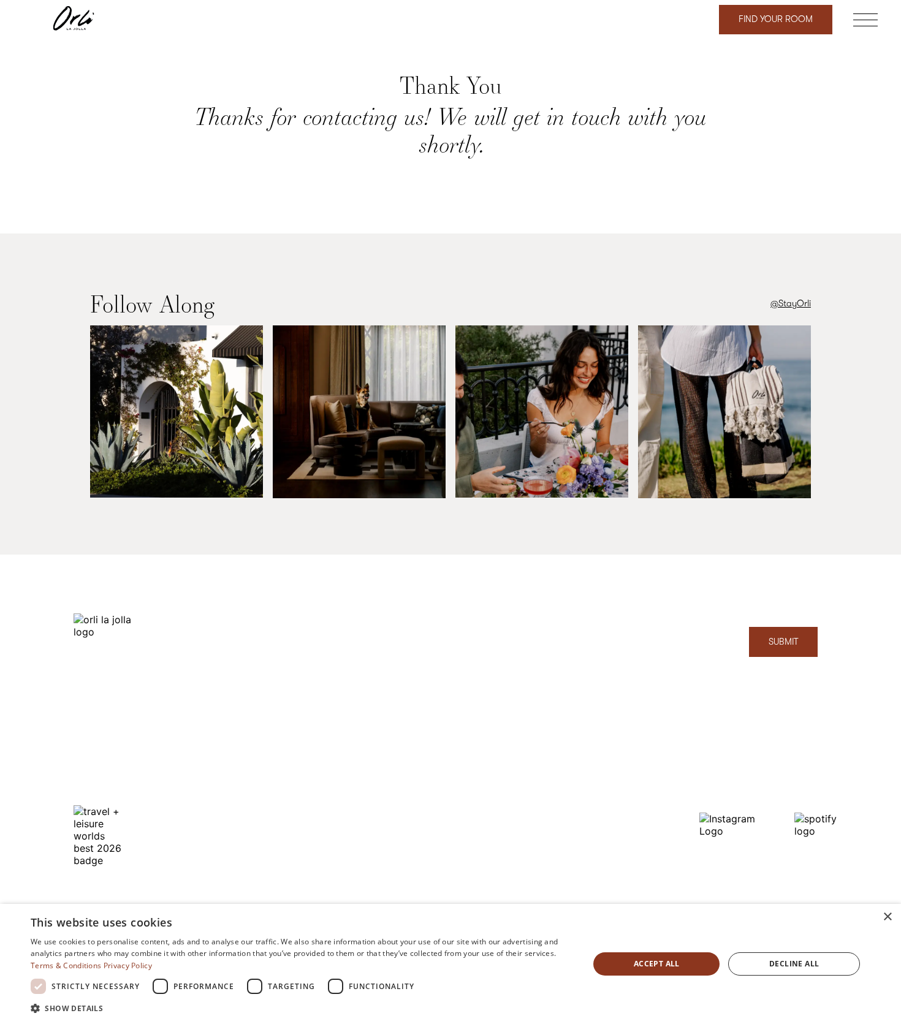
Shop (434, 898)
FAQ (432, 840)
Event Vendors (451, 869)
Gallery (544, 781)
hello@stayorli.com (736, 764)
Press (540, 811)
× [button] (887, 917)
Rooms (437, 723)
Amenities (442, 752)
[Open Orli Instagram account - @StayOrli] (176, 413)
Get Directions (102, 755)
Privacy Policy (128, 965)
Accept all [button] (657, 963)
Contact (715, 791)
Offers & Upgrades (461, 781)
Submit (783, 642)
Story (540, 723)
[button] (301, 1008)
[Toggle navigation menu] (865, 22)
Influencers (445, 811)
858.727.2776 (724, 737)
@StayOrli (790, 303)
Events (542, 840)
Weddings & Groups (569, 752)
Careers (545, 869)
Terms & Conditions (66, 965)
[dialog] (450, 964)
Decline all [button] (794, 963)
